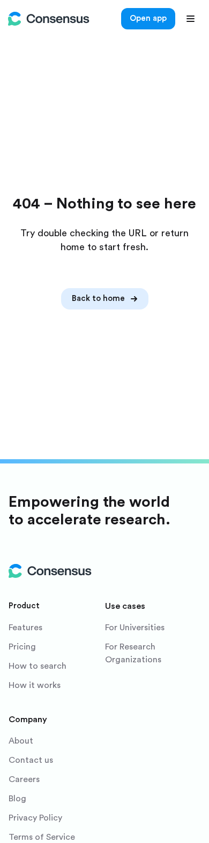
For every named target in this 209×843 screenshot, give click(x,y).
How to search (37, 666)
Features (25, 627)
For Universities (135, 627)
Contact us (31, 760)
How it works (35, 685)
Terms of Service (42, 837)
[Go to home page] (48, 18)
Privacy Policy (35, 818)
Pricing (22, 647)
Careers (24, 779)
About (21, 741)
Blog (17, 798)
